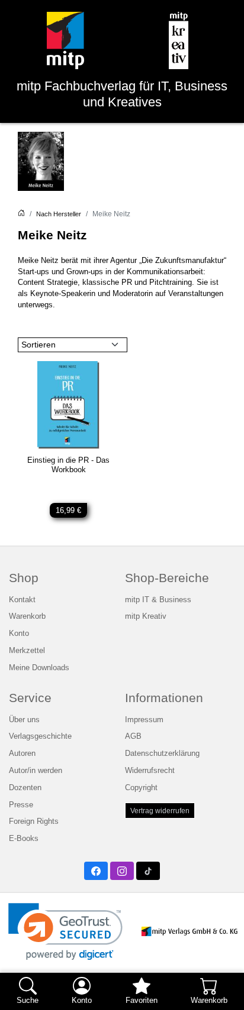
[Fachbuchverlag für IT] (65, 40)
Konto (19, 633)
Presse (21, 805)
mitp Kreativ (145, 616)
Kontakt (22, 600)
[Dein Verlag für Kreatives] (178, 40)
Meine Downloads (39, 668)
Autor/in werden (35, 771)
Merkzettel (27, 651)
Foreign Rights (34, 821)
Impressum (144, 720)
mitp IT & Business (158, 600)
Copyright (141, 788)
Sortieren (38, 344)
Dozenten (25, 788)
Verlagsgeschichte (40, 736)
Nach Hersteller (58, 213)
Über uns (24, 720)
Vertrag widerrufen (160, 810)
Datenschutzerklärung (162, 753)
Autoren (22, 753)
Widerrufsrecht (150, 771)
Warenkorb (27, 616)
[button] (65, 932)
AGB (133, 736)
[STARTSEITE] (21, 213)
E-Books (23, 838)
